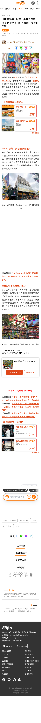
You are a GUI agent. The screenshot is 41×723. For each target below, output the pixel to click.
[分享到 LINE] (21, 48)
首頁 (3, 16)
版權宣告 (5, 674)
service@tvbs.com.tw (17, 638)
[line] (14, 679)
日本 (16, 77)
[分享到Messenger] (26, 48)
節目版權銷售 (29, 664)
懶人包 (8, 8)
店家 (38, 8)
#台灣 (33, 520)
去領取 (32, 115)
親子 (15, 8)
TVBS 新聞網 (24, 693)
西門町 (36, 80)
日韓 (26, 8)
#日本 (17, 526)
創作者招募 (6, 667)
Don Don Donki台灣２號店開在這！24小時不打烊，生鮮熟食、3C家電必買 (20, 276)
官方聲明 (28, 670)
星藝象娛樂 (29, 674)
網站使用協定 (29, 657)
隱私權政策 (29, 654)
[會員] (37, 3)
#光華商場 (7, 526)
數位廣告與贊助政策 (32, 661)
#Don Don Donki (9, 520)
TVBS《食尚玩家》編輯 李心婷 (20, 42)
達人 (32, 8)
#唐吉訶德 (24, 520)
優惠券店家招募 (7, 664)
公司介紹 (5, 654)
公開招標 (28, 667)
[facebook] (3, 679)
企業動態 (5, 661)
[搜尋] (33, 3)
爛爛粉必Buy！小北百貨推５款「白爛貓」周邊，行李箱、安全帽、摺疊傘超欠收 (20, 406)
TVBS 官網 (16, 693)
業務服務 (28, 651)
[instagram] (19, 679)
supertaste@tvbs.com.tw (19, 635)
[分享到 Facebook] (16, 48)
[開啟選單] (3, 3)
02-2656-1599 (18, 641)
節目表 (4, 670)
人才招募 (5, 657)
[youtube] (9, 679)
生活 (20, 8)
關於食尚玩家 (6, 651)
